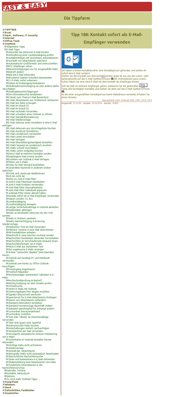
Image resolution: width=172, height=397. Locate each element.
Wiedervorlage (16, 348)
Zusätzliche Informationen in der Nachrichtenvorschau (22, 366)
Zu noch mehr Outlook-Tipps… (23, 379)
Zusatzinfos (11, 393)
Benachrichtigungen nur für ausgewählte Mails (33, 69)
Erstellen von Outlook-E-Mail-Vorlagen (28, 159)
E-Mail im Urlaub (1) (18, 105)
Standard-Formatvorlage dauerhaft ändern (30, 305)
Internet (9, 38)
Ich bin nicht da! (16, 176)
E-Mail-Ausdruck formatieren (23, 131)
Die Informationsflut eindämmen (25, 94)
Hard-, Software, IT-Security (21, 35)
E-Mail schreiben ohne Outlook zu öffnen (30, 114)
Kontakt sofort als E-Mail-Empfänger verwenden (33, 196)
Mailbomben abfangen (20, 210)
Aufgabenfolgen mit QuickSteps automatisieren (33, 58)
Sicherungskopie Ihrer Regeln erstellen (29, 291)
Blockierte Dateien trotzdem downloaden (30, 77)
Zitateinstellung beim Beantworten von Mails (32, 362)
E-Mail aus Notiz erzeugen (22, 103)
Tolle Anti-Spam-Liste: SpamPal (24, 322)
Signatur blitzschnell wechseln (24, 294)
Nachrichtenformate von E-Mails (25, 244)
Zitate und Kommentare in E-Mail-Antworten (31, 359)
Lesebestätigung (17, 201)
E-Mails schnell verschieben (23, 148)
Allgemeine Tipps (16, 46)
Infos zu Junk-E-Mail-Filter (22, 179)
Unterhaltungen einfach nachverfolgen (28, 328)
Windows (10, 384)
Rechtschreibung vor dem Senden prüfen (30, 283)
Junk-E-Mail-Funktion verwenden (25, 184)
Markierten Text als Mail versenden (27, 227)
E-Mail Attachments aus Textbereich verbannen (33, 100)
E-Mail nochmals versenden (22, 111)
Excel (8, 32)
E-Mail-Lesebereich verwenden (24, 134)
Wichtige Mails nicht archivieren (25, 345)
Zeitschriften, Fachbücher (19, 390)
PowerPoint (11, 382)
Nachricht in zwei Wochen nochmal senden (31, 235)
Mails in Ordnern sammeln (22, 218)
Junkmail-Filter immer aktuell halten (27, 193)
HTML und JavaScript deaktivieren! (26, 173)
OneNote (10, 43)
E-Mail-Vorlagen (16, 139)
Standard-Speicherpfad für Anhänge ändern (31, 308)
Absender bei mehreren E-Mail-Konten (28, 52)
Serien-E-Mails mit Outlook (22, 288)
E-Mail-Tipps (13, 49)
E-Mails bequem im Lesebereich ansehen (30, 145)
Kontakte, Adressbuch (18, 373)
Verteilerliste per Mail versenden (25, 331)
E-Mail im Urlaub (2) (18, 108)
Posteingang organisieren (21, 269)
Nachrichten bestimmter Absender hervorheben (33, 238)
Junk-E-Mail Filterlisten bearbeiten (26, 181)
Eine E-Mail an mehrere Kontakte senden (29, 153)
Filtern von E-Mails (18, 162)
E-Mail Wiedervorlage (19, 119)
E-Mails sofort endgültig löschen (25, 150)
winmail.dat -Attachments (21, 351)
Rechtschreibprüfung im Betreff (25, 280)
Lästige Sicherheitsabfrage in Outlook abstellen (33, 207)
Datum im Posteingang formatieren (26, 83)
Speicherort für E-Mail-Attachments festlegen (32, 297)
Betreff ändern (16, 72)
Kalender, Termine (16, 370)
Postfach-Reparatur (18, 272)
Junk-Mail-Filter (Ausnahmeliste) (25, 187)
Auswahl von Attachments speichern (27, 60)
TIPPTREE (10, 29)
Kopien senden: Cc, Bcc (20, 198)
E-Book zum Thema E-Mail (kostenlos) (28, 97)
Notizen (11, 376)
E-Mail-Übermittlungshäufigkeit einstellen (30, 142)
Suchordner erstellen (19, 314)
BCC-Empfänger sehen (20, 66)
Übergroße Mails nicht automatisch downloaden (33, 353)
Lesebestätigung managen (22, 204)
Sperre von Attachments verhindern (27, 300)
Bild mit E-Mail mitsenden (21, 74)
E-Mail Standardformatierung (23, 117)
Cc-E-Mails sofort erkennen (22, 80)
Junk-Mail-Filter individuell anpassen (27, 190)
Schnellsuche (15, 286)
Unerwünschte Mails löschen (23, 325)
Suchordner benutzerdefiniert (24, 311)
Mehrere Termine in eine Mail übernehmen (30, 229)
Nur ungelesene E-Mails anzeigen (26, 249)
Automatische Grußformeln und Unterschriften (32, 63)
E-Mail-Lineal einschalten (21, 136)
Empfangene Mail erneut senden (25, 156)
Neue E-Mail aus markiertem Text (25, 246)
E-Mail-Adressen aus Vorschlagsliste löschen (32, 128)
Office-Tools (12, 41)
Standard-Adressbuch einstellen (25, 303)
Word (8, 387)
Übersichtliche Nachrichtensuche (25, 356)
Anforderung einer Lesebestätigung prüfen (31, 55)
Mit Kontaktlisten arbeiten (22, 232)
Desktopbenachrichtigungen (23, 91)
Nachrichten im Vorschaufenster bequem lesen (33, 241)
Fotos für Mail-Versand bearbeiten (26, 165)
